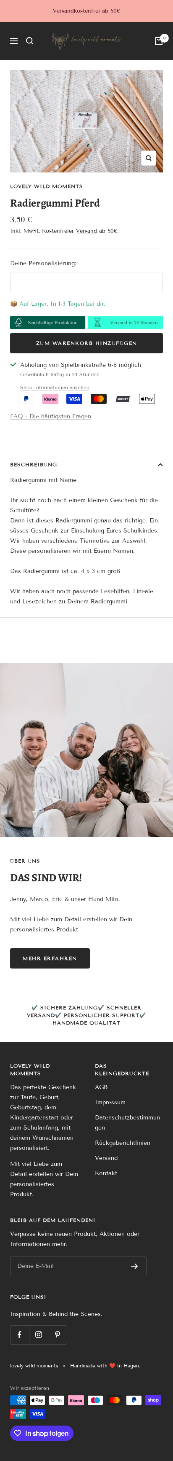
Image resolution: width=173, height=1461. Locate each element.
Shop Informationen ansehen (54, 387)
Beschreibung (33, 464)
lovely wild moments (46, 186)
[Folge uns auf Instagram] (38, 1334)
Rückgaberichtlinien (122, 1142)
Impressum (110, 1102)
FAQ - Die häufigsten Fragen (50, 416)
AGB (101, 1087)
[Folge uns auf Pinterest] (57, 1334)
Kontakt (106, 1173)
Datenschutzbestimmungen (127, 1122)
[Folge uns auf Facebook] (19, 1334)
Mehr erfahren (50, 958)
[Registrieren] (134, 1266)
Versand (86, 231)
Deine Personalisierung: (43, 263)
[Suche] (30, 41)
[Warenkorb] (159, 41)
